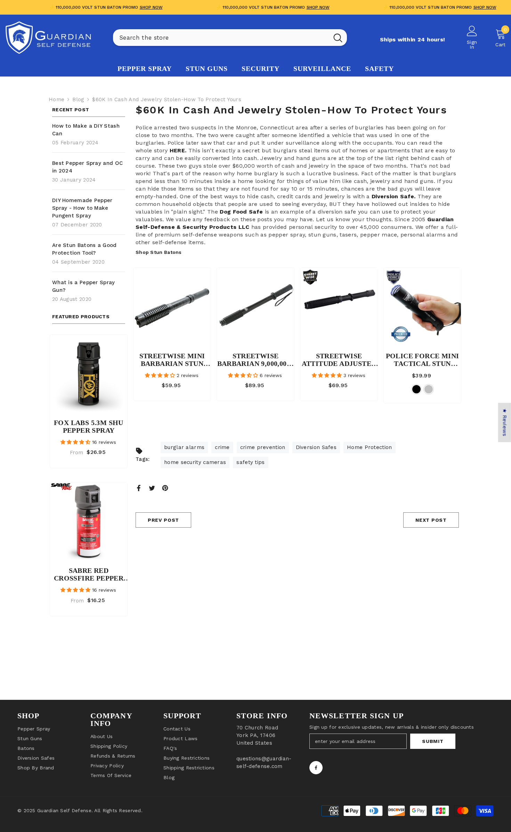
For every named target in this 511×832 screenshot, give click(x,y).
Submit (432, 741)
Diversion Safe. (394, 196)
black (416, 389)
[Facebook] (139, 488)
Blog (78, 99)
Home (56, 99)
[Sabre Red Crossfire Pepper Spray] (88, 521)
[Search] (230, 37)
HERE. (179, 150)
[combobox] (221, 37)
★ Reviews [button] (505, 422)
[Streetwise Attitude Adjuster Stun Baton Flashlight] (339, 306)
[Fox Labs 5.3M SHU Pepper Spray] (88, 373)
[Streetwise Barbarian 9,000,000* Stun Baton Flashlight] (255, 306)
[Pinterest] (165, 488)
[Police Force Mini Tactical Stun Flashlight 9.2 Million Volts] (422, 306)
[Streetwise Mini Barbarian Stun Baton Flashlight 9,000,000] (172, 306)
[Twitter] (152, 488)
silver (428, 389)
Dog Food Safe (242, 211)
